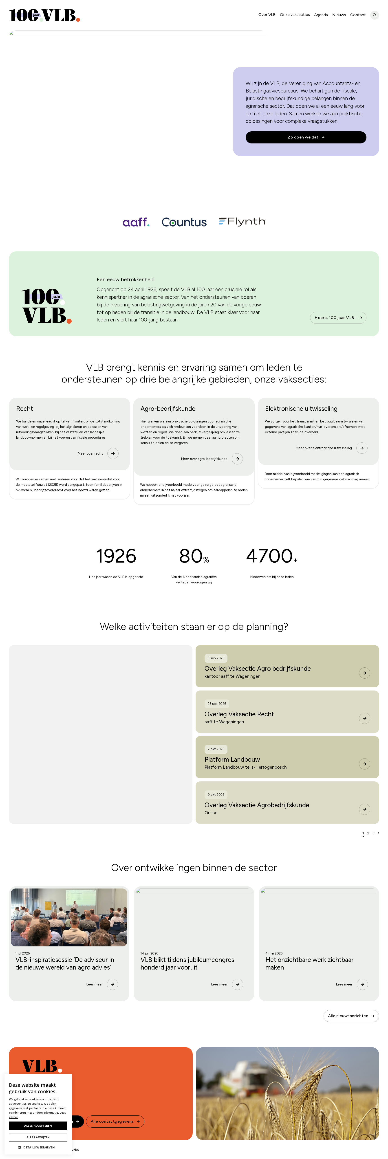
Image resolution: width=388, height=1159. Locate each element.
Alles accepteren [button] (38, 1126)
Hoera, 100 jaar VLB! (335, 317)
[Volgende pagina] (378, 833)
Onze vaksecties (295, 14)
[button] (38, 1147)
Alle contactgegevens (112, 1121)
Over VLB (267, 14)
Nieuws (339, 14)
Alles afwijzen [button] (38, 1137)
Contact (358, 14)
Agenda (321, 14)
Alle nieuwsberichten (348, 1015)
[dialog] (38, 1114)
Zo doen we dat (303, 137)
